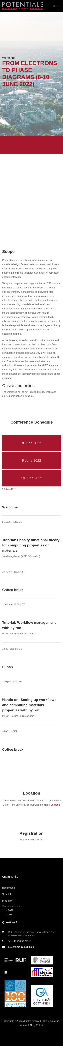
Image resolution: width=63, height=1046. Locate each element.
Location (55, 805)
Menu (56, 6)
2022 (10, 910)
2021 (10, 914)
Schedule (7, 894)
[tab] (31, 443)
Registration (8, 888)
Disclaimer (7, 901)
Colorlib (40, 1025)
